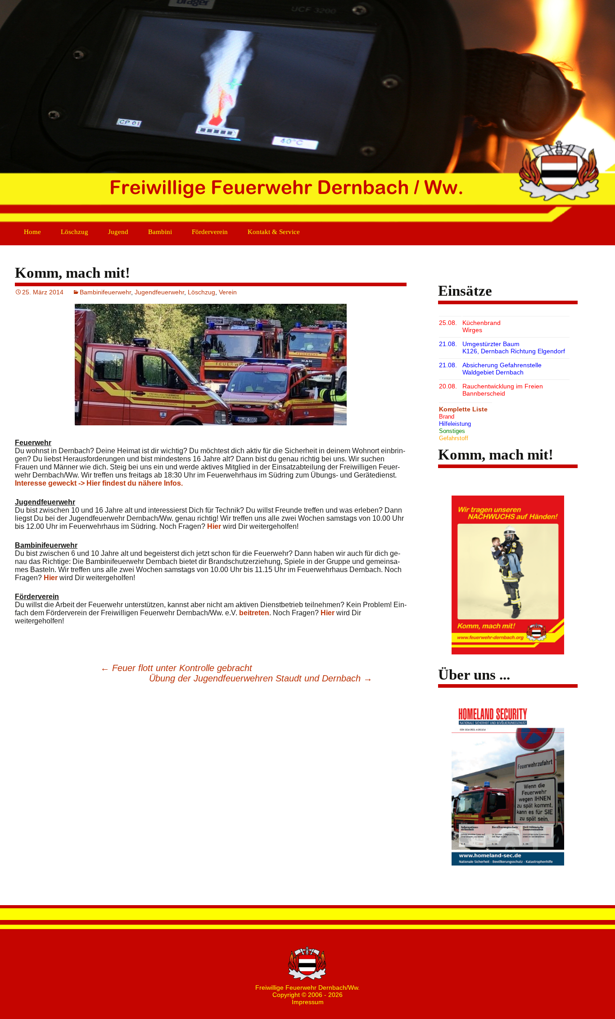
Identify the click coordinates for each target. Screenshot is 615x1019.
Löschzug (74, 231)
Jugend (118, 231)
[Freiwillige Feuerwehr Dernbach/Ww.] (307, 112)
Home (32, 231)
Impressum (308, 1001)
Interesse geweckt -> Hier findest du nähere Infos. (99, 483)
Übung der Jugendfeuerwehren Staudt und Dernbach (260, 678)
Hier (214, 526)
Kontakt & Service (274, 231)
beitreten (254, 613)
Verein (228, 292)
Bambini (160, 231)
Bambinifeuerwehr (105, 292)
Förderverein (210, 231)
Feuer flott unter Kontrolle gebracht (176, 668)
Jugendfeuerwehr (159, 292)
